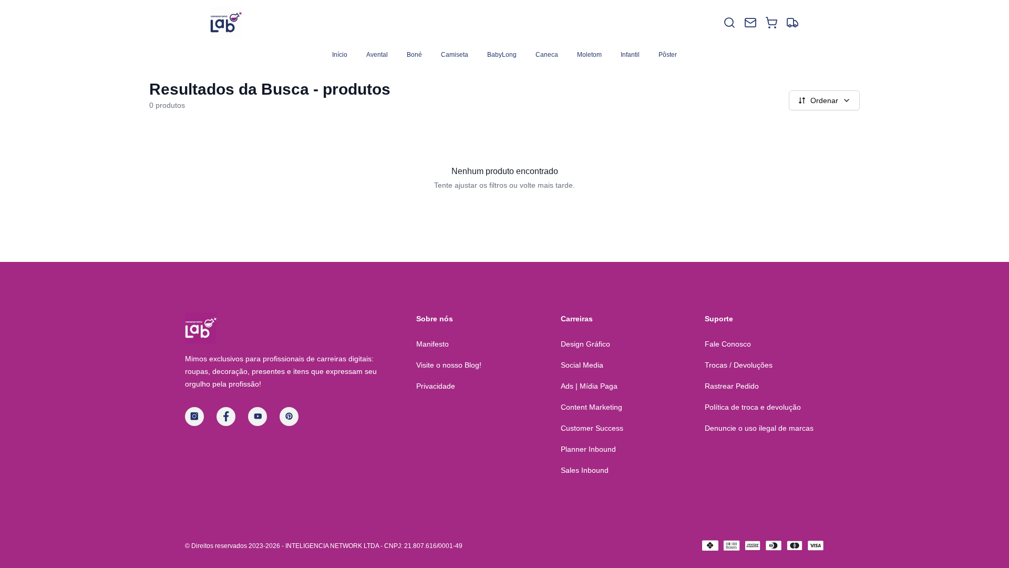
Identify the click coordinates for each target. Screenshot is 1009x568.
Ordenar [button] (824, 100)
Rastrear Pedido (732, 386)
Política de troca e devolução (753, 407)
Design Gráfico (585, 344)
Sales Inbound (585, 470)
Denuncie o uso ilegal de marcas (759, 428)
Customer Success (592, 428)
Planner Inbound (588, 449)
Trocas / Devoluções (739, 365)
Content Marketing (591, 407)
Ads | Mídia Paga (589, 386)
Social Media (582, 365)
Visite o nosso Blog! (448, 365)
